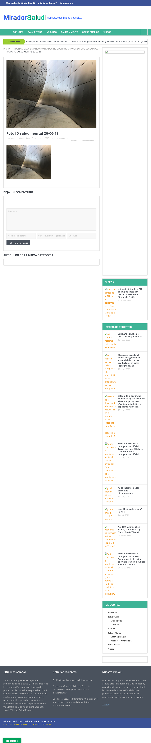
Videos (107, 32)
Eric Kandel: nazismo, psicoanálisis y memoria (130, 335)
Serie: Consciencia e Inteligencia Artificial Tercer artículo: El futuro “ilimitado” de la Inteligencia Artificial (130, 449)
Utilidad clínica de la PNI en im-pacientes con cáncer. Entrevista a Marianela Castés (130, 293)
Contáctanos (66, 3)
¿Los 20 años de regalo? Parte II (130, 510)
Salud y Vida (35, 32)
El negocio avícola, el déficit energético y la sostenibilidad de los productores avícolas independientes (129, 360)
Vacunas (52, 32)
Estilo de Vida (116, 620)
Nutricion (115, 624)
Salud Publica (114, 644)
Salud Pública (90, 32)
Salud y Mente (69, 32)
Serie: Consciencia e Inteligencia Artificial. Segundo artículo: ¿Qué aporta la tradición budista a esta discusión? (131, 559)
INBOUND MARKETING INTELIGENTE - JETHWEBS (27, 724)
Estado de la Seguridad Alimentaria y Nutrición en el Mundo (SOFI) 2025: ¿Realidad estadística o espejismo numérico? (131, 401)
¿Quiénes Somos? (47, 3)
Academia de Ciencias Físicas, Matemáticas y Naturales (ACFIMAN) (129, 529)
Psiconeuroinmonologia (121, 640)
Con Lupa (18, 32)
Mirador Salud (24, 138)
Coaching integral (118, 636)
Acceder (106, 704)
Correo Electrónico (88, 140)
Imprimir (73, 140)
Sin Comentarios (61, 138)
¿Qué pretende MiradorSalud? (20, 3)
